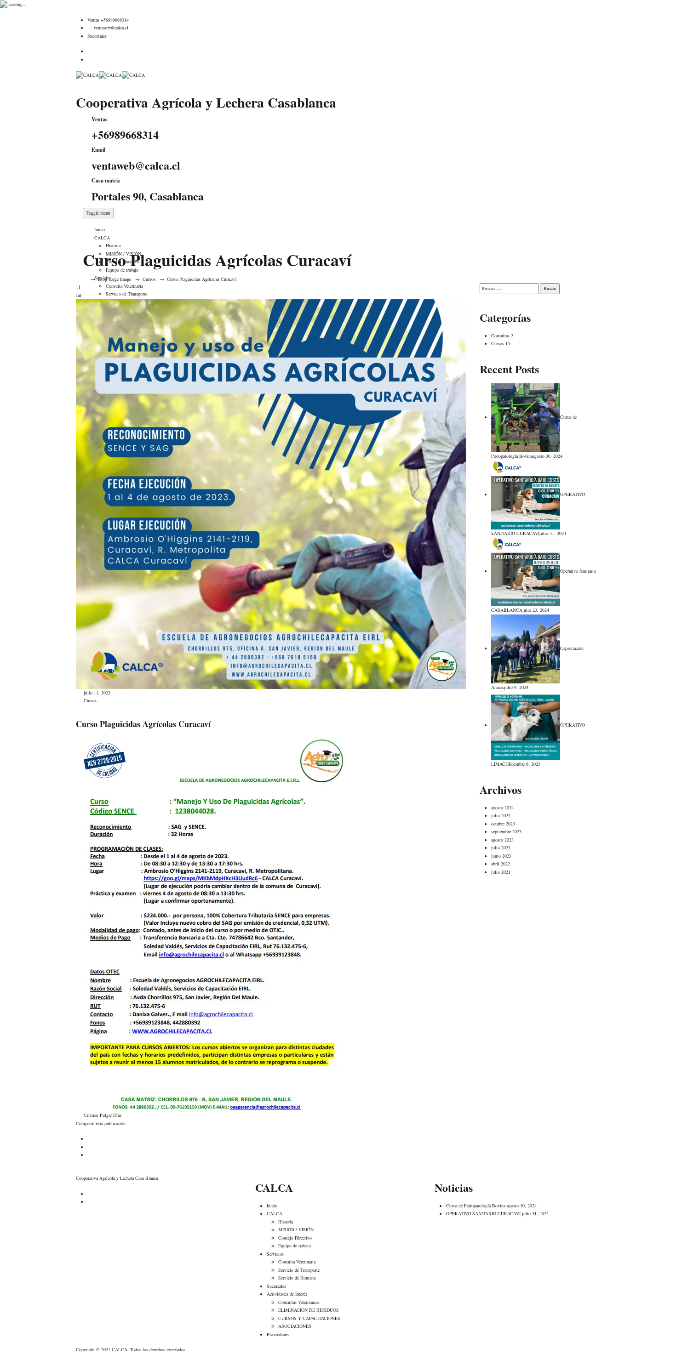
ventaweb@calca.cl (111, 27)
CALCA (102, 237)
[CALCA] (110, 74)
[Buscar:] (509, 288)
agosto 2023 (502, 839)
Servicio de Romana (296, 1277)
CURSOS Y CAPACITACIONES (309, 1318)
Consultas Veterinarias (298, 1302)
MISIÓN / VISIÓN (296, 1229)
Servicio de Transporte (299, 1270)
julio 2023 (500, 847)
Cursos (90, 700)
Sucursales (97, 36)
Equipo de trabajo (294, 1245)
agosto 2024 (502, 807)
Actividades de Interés (287, 1294)
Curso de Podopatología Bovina (475, 1205)
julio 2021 (500, 872)
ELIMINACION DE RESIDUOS (308, 1310)
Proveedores (278, 1334)
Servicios (275, 1254)
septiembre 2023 (506, 831)
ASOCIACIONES (294, 1326)
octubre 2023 (503, 823)
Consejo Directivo (295, 1238)
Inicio (99, 229)
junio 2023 (501, 856)
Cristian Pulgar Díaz (101, 1115)
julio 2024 (500, 815)
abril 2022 (500, 863)
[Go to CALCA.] (84, 279)
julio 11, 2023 (97, 692)
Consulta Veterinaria (296, 1261)
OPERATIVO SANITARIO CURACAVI (483, 1213)
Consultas (500, 335)
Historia (113, 245)
